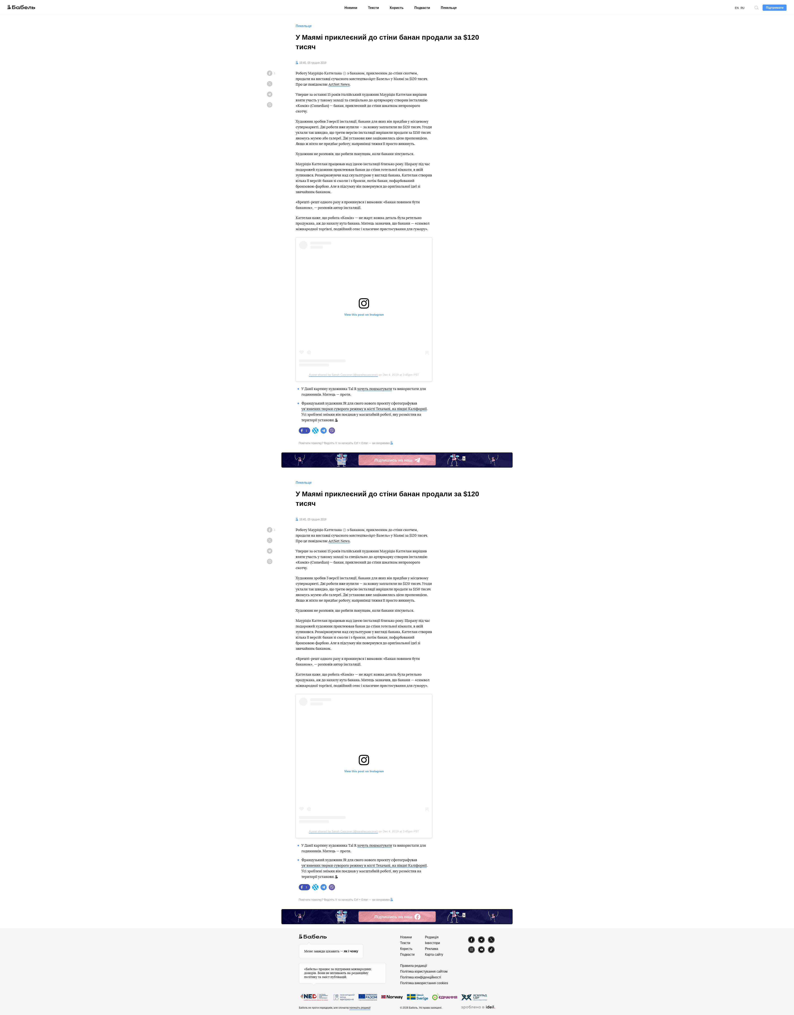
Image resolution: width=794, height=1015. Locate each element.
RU (742, 8)
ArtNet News (339, 84)
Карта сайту (434, 954)
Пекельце (449, 8)
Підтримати (774, 7)
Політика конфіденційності (420, 977)
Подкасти (422, 8)
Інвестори (432, 943)
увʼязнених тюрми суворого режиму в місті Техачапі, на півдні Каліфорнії (364, 409)
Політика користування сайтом (423, 971)
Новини (350, 8)
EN (737, 8)
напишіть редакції (360, 1007)
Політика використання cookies (424, 983)
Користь (397, 8)
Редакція (432, 937)
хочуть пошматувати (374, 389)
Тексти (373, 8)
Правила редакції (413, 965)
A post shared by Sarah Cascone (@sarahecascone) (343, 374)
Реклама (431, 948)
